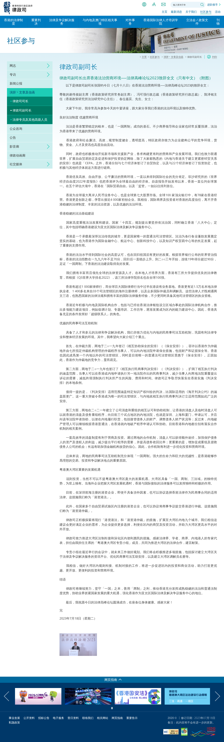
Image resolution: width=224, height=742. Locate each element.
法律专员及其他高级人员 (30, 119)
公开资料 (29, 718)
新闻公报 (16, 83)
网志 (13, 65)
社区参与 (205, 12)
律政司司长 (20, 101)
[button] (8, 696)
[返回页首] (219, 672)
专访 (13, 74)
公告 (13, 137)
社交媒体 (16, 164)
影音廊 (14, 146)
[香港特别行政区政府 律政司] (18, 8)
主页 (164, 12)
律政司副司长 (22, 110)
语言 (144, 4)
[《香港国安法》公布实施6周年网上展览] (137, 703)
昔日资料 (73, 718)
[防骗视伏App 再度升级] (87, 703)
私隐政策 (14, 722)
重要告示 (132, 718)
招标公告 (43, 718)
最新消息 (176, 12)
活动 (217, 12)
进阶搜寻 (212, 4)
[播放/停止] (112, 708)
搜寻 (202, 4)
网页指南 (117, 718)
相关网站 (102, 718)
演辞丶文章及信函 (22, 92)
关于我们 (191, 12)
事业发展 (14, 718)
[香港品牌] (202, 732)
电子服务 (58, 718)
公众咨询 (16, 128)
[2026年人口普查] (37, 703)
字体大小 (153, 4)
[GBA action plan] (187, 703)
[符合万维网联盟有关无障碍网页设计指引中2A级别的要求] (171, 732)
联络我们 (163, 4)
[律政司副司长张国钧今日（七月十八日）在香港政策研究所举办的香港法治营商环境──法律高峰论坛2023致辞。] (78, 644)
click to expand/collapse (47, 65)
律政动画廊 (17, 155)
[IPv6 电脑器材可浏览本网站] (184, 732)
